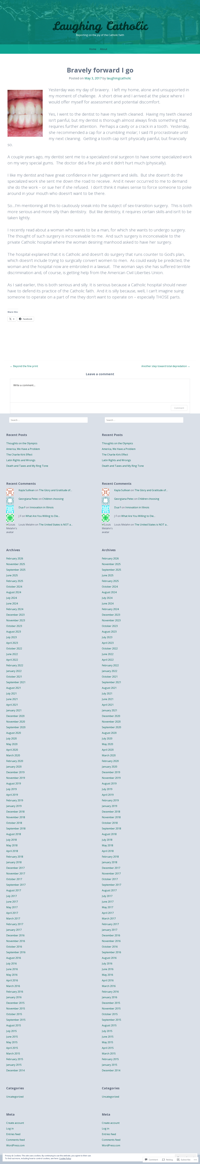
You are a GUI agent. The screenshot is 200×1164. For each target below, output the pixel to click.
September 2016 (15, 952)
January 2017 (14, 929)
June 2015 (12, 1036)
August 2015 (13, 1025)
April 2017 (12, 913)
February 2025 (14, 581)
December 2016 (15, 935)
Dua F (22, 507)
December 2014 (15, 1070)
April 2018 (12, 851)
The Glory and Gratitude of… (55, 490)
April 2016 (12, 980)
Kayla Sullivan (27, 490)
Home (92, 49)
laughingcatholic (119, 78)
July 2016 (11, 963)
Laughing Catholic (100, 26)
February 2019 (14, 800)
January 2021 (14, 710)
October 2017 (14, 879)
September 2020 (15, 727)
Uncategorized (14, 1096)
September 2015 (15, 1019)
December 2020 (15, 716)
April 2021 (12, 704)
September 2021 (15, 682)
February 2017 (14, 924)
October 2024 (14, 586)
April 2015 (12, 1048)
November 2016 (15, 941)
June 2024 (12, 603)
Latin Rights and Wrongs (20, 460)
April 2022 (12, 659)
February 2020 (14, 761)
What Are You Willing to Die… (43, 516)
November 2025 (15, 564)
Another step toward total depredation (165, 366)
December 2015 (15, 1003)
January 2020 (14, 766)
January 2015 (14, 1064)
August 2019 (13, 783)
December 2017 (15, 868)
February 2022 (14, 665)
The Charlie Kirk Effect (19, 454)
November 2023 (15, 620)
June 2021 (12, 699)
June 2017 (12, 901)
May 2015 (12, 1042)
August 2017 (13, 890)
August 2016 (13, 958)
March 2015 (13, 1053)
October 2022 (14, 648)
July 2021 (11, 693)
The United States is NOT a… (55, 524)
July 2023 (11, 637)
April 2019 (12, 794)
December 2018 (15, 811)
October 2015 (14, 1014)
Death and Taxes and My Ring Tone (27, 466)
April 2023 (12, 643)
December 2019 (15, 772)
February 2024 (14, 609)
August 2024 (13, 592)
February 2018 (14, 856)
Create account (15, 1123)
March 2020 (13, 755)
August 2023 (13, 631)
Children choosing (53, 499)
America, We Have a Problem (23, 449)
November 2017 (15, 873)
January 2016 (14, 997)
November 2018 (15, 817)
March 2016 (13, 986)
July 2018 (11, 839)
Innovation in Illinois (42, 507)
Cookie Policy (65, 1158)
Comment (179, 408)
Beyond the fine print (24, 366)
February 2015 (14, 1059)
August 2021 (13, 688)
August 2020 (13, 733)
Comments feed (15, 1139)
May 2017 (12, 907)
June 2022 (12, 654)
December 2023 (15, 614)
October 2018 (14, 823)
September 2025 (15, 569)
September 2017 (15, 884)
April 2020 (12, 749)
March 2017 (13, 918)
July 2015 (11, 1031)
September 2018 (15, 828)
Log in (10, 1128)
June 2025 (12, 575)
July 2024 (11, 598)
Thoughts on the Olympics (21, 443)
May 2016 (12, 974)
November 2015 (15, 1008)
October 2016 (14, 946)
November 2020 (15, 721)
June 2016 (12, 969)
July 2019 (11, 789)
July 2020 (11, 738)
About (103, 49)
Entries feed (13, 1134)
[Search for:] (48, 420)
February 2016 (14, 991)
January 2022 (14, 671)
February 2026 (14, 558)
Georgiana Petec (28, 499)
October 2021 (14, 676)
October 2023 (14, 626)
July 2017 (11, 896)
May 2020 (12, 744)
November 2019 (15, 778)
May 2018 (12, 845)
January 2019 (14, 806)
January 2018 (14, 862)
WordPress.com (15, 1145)
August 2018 (13, 834)
